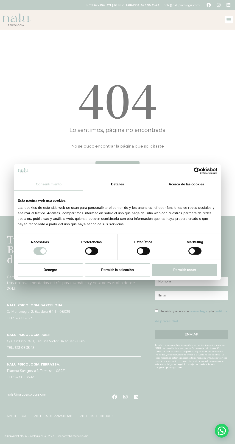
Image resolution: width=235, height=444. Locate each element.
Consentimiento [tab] (49, 184)
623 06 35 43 (150, 5)
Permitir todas (184, 270)
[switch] (91, 251)
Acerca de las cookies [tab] (186, 184)
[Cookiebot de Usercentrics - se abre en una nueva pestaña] (197, 170)
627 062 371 (102, 5)
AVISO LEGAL (17, 416)
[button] (229, 19)
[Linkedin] (228, 5)
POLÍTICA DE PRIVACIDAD (51, 416)
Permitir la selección (117, 270)
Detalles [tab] (117, 184)
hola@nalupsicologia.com (182, 5)
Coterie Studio (79, 436)
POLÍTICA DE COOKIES (93, 416)
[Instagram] (218, 5)
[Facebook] (208, 5)
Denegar (50, 270)
